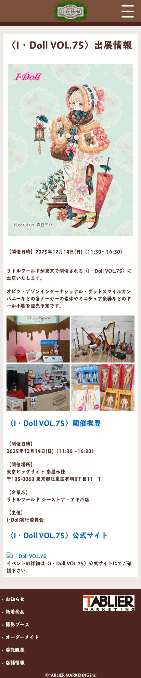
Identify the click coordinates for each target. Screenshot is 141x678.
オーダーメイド (22, 637)
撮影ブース (17, 624)
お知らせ (15, 598)
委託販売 (15, 649)
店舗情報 (15, 662)
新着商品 (15, 611)
